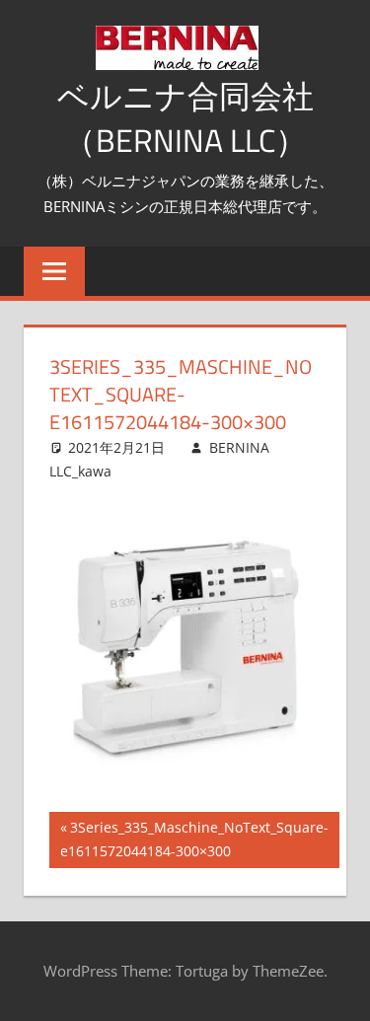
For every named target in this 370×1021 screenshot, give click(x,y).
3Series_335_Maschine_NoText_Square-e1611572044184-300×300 (194, 842)
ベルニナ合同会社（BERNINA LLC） (185, 118)
